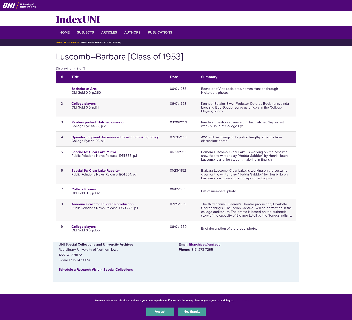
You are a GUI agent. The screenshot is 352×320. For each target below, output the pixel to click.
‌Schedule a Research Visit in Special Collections (96, 270)
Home (65, 32)
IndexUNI (78, 19)
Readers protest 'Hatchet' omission (98, 122)
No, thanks (192, 312)
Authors (132, 32)
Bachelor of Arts (84, 89)
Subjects (85, 32)
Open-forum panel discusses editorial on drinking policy (115, 137)
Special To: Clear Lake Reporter (96, 171)
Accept (160, 312)
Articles (109, 32)
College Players (84, 189)
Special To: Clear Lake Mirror (94, 152)
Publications (160, 32)
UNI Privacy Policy (246, 300)
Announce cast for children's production (103, 204)
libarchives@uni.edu (205, 244)
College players (84, 104)
